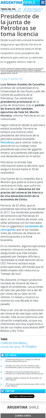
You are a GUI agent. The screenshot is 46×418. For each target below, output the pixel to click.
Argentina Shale (18, 3)
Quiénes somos (23, 415)
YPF (19, 9)
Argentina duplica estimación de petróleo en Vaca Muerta (23, 379)
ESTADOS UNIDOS (32, 11)
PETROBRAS (29, 347)
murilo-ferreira (10, 347)
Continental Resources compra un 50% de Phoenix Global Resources (22, 360)
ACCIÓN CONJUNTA (33, 9)
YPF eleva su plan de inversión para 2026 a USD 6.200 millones (25, 385)
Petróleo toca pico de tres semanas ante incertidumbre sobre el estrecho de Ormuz (22, 366)
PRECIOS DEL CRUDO (11, 11)
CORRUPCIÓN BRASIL (14, 343)
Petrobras (7, 142)
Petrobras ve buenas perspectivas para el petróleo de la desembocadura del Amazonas (24, 373)
